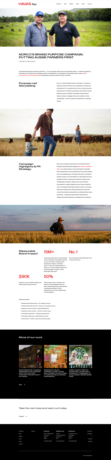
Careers (33, 431)
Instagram (89, 433)
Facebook (89, 431)
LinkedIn (90, 438)
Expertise (58, 3)
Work (65, 3)
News (77, 3)
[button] (55, 132)
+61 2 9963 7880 (48, 441)
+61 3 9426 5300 (60, 441)
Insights (71, 3)
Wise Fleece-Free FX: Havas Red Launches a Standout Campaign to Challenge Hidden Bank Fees (80, 373)
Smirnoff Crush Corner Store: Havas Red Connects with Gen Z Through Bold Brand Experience (55, 373)
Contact (90, 3)
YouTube (90, 441)
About (83, 3)
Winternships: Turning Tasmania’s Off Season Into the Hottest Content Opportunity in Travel (30, 373)
